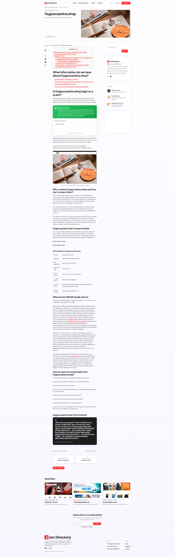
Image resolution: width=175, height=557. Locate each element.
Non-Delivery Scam (53, 7)
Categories (127, 546)
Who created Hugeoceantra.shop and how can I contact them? (74, 57)
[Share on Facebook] (45, 59)
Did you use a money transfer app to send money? (68, 399)
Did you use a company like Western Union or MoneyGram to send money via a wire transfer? (74, 390)
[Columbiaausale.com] (87, 490)
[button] (111, 3)
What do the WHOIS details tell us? (66, 63)
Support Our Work (59, 56)
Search (125, 51)
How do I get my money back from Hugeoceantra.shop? (72, 65)
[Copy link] (45, 65)
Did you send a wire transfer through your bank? (68, 395)
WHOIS (71, 319)
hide (76, 49)
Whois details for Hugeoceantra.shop (69, 61)
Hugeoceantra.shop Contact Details (66, 59)
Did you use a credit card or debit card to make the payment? (71, 382)
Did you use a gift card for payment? (64, 385)
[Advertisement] (117, 122)
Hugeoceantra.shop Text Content (65, 67)
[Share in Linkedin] (45, 62)
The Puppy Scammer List (113, 544)
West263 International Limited (76, 321)
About (126, 544)
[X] (108, 76)
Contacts (127, 549)
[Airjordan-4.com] (86, 459)
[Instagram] (51, 548)
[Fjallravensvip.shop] (63, 459)
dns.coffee (74, 356)
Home (46, 7)
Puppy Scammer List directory (118, 92)
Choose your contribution (60, 120)
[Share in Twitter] (45, 56)
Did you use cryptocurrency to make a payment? (68, 403)
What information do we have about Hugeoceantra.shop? (70, 52)
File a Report (126, 3)
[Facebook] (110, 76)
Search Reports (111, 47)
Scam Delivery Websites (113, 549)
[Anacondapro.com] (116, 490)
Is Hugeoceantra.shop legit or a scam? (65, 54)
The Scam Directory (112, 546)
